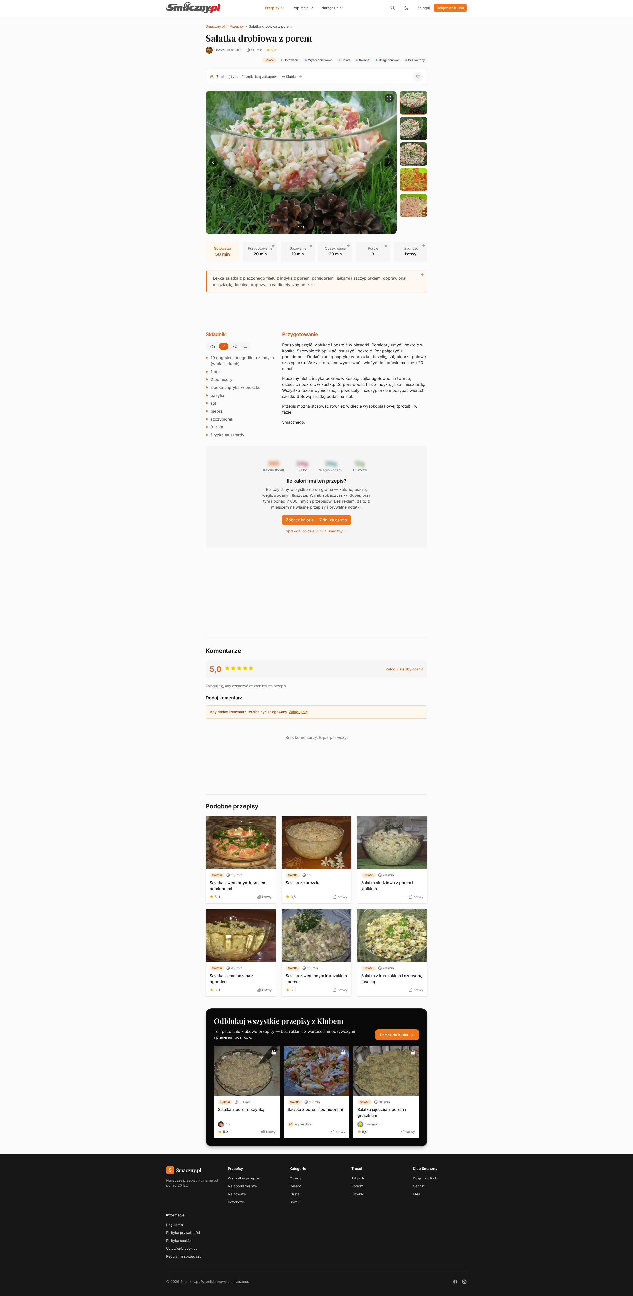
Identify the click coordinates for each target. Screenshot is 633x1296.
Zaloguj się (298, 712)
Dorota (219, 50)
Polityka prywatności (183, 1232)
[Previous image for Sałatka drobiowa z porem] (213, 162)
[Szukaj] (393, 8)
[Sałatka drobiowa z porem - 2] (413, 128)
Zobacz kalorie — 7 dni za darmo (316, 520)
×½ (212, 346)
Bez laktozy (416, 60)
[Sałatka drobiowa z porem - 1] (413, 103)
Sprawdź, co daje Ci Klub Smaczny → (316, 531)
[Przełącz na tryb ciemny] (406, 8)
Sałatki (269, 60)
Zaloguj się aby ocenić (404, 669)
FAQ (416, 1194)
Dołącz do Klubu (450, 8)
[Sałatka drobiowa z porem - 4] (413, 180)
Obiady (295, 1178)
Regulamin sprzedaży (183, 1256)
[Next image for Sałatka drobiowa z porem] (389, 162)
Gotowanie (291, 60)
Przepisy (237, 26)
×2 (234, 346)
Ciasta (295, 1194)
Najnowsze (237, 1194)
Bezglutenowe (389, 60)
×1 (224, 346)
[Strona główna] (193, 8)
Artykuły (358, 1178)
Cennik (418, 1186)
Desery (295, 1186)
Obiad (345, 60)
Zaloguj (423, 8)
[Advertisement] (316, 312)
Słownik (357, 1194)
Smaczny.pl (215, 26)
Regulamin (174, 1225)
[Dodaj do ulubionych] (418, 77)
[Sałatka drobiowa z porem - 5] (413, 205)
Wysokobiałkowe (320, 60)
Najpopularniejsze (242, 1186)
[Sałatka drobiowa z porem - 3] (413, 154)
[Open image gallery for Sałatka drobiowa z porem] (389, 98)
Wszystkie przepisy (244, 1178)
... (245, 346)
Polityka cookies (179, 1240)
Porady (357, 1186)
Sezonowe (236, 1202)
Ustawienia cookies (181, 1248)
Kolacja (364, 60)
